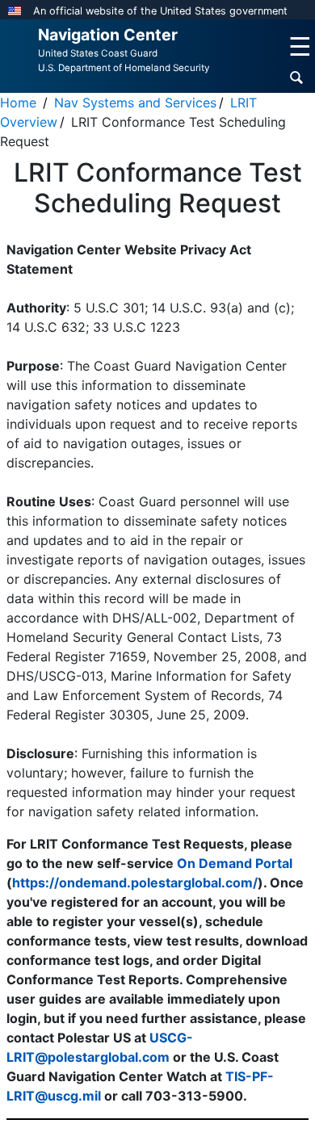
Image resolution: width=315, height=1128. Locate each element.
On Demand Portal (234, 863)
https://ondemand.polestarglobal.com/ (135, 882)
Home (18, 102)
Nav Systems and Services (135, 102)
